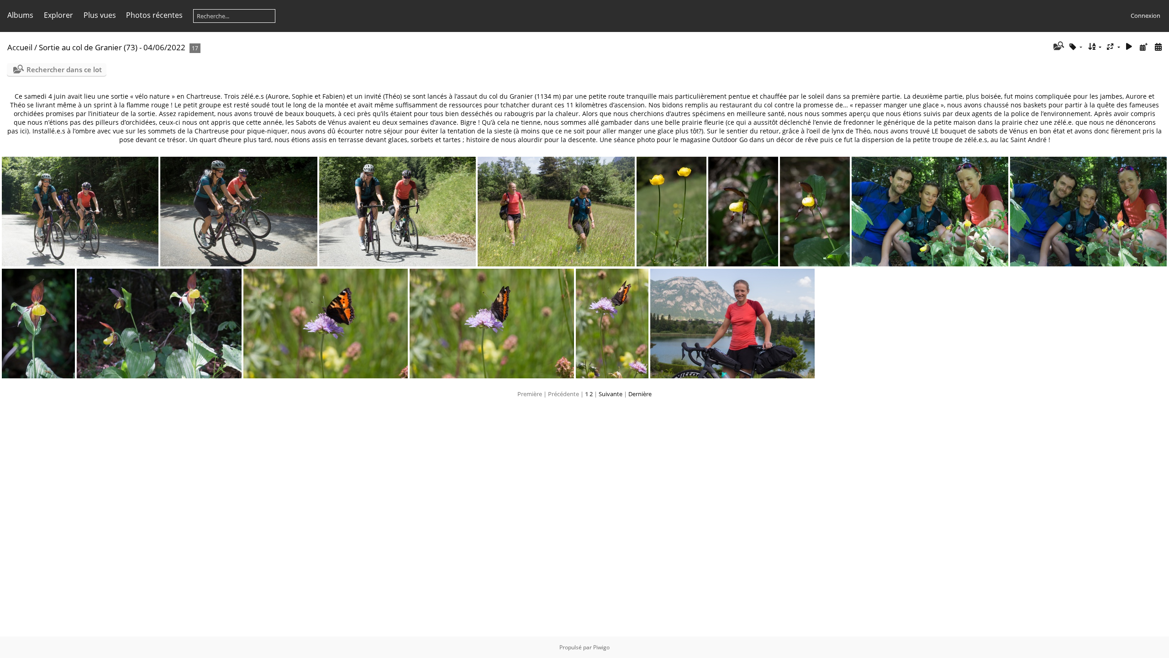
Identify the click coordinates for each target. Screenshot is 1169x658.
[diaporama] (1129, 47)
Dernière (640, 394)
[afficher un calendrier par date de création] (1158, 47)
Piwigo (601, 647)
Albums (20, 15)
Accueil (19, 47)
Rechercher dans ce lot (64, 69)
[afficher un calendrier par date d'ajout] (1143, 47)
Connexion (1145, 15)
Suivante (610, 394)
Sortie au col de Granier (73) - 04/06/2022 (112, 47)
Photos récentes (154, 15)
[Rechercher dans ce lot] (1058, 46)
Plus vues (100, 15)
